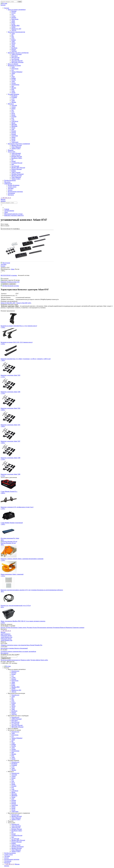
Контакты (11, 194)
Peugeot (13, 131)
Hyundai (13, 116)
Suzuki (13, 92)
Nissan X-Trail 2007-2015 (23, 303)
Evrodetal (14, 97)
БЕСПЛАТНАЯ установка (9, 275)
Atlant (13, 20)
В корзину (4, 282)
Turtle (13, 41)
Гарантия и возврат (78, 627)
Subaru (13, 137)
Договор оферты (35, 660)
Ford (12, 111)
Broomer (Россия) (16, 156)
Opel (12, 129)
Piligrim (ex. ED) (16, 28)
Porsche (13, 132)
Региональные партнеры (15, 191)
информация (8, 183)
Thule (13, 46)
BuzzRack (14, 48)
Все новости (4, 653)
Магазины (7, 182)
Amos (13, 33)
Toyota (13, 140)
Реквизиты (69, 627)
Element (13, 17)
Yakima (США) (15, 148)
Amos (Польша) (16, 153)
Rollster (13, 40)
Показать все (15, 671)
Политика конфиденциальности (10, 660)
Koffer (13, 24)
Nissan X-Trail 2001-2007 (8, 303)
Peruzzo (13, 49)
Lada (12, 119)
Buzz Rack (14, 56)
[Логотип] (4, 3)
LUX (12, 38)
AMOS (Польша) (16, 54)
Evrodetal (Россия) (16, 163)
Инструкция (6, 263)
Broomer (13, 11)
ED (12, 75)
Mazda (13, 123)
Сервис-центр (12, 187)
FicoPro (13, 80)
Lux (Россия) (15, 59)
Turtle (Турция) (15, 172)
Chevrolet (14, 105)
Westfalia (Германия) (17, 174)
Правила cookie (25, 660)
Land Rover (14, 121)
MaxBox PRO (15, 25)
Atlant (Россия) (15, 155)
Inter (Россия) (15, 57)
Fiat (12, 110)
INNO (13, 22)
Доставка (10, 188)
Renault (13, 134)
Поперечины (15, 84)
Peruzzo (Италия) (16, 169)
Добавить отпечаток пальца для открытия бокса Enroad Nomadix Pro (21, 645)
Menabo (13, 88)
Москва (3, 199)
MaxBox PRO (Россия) (18, 167)
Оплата (10, 190)
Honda (13, 115)
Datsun (13, 108)
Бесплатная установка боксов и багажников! (14, 648)
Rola (12, 89)
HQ (12, 35)
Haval (13, 113)
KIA (12, 118)
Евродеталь (14, 19)
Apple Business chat (6, 637)
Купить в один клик (13, 282)
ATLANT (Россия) (17, 60)
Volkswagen (14, 142)
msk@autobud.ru (5, 634)
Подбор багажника (10, 180)
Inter (12, 36)
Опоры (13, 83)
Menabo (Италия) (16, 145)
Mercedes (14, 124)
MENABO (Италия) (17, 62)
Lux (12, 14)
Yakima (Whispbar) (16, 72)
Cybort (13, 16)
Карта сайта (44, 660)
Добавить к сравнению (9, 284)
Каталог (3, 627)
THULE (13, 30)
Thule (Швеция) (16, 147)
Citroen (13, 107)
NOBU (13, 27)
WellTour (14, 51)
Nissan (13, 127)
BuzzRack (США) (16, 158)
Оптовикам (11, 193)
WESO (13, 43)
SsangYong (14, 135)
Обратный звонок (6, 635)
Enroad (13, 12)
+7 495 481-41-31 (6, 198)
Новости (63, 627)
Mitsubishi (14, 126)
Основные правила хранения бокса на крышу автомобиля (18, 651)
